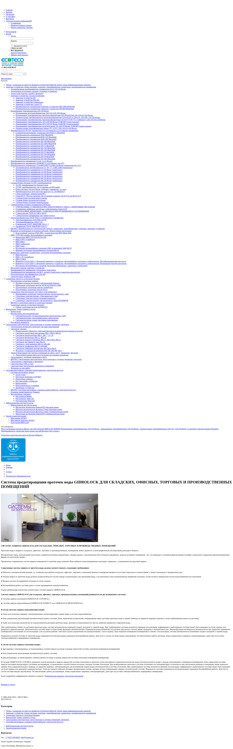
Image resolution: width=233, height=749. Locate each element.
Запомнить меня (20, 46)
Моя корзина (6, 78)
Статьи (9, 472)
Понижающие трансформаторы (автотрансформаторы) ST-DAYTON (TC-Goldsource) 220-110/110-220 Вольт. (61, 120)
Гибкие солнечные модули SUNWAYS (31, 307)
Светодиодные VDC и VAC (22, 364)
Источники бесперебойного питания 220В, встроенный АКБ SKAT (44, 248)
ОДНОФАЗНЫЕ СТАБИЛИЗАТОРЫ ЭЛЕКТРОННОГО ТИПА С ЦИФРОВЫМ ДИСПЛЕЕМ (55, 207)
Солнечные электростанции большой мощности (36, 298)
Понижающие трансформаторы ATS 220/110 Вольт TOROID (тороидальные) (47, 124)
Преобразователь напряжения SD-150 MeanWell (35, 148)
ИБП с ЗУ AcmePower (25, 257)
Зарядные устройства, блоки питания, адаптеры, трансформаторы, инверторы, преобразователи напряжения (51, 87)
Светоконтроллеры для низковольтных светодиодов (37, 318)
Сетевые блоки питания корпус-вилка (31, 198)
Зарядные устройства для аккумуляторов (27, 96)
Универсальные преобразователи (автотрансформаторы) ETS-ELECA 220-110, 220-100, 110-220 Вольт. (58, 117)
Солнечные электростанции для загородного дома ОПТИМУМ (42, 301)
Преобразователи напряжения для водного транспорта (33, 270)
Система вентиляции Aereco (22, 372)
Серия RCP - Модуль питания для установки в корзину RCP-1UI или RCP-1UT (48, 196)
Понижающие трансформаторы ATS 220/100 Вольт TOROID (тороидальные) (47, 122)
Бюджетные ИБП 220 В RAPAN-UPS (31, 237)
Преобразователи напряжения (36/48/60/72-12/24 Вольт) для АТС (37, 163)
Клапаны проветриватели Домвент (25, 392)
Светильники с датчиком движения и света (29, 357)
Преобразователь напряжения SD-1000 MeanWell (36, 144)
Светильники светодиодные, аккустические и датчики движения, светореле (37, 324)
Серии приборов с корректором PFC (31, 194)
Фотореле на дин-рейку (20, 368)
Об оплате (10, 14)
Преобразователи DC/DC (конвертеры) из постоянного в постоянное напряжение (44, 131)
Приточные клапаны (24, 379)
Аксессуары (20, 375)
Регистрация (11, 32)
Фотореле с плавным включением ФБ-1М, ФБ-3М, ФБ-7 (39, 351)
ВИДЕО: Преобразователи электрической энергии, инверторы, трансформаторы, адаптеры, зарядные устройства (58, 229)
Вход (8, 34)
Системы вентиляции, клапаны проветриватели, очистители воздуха (34, 370)
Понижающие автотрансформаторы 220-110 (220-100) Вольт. (41, 113)
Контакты (10, 19)
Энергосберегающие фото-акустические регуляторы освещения (42, 355)
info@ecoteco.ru (27, 737)
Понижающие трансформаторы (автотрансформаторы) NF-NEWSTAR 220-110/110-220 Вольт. (54, 115)
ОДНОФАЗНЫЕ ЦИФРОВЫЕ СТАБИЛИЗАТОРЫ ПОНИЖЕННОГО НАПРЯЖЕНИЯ (52, 211)
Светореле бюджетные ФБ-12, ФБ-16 (31, 338)
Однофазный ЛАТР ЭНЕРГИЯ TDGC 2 (32, 224)
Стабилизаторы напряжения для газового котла (35, 216)
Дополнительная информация (19, 21)
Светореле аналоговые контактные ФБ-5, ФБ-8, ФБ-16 (38, 333)
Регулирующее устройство (27, 381)
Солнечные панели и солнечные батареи (23, 279)
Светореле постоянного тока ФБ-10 (30, 342)
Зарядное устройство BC (26, 98)
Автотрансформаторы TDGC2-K (29, 222)
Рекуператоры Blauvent (25, 401)
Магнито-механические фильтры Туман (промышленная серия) (42, 412)
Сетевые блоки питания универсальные (32, 202)
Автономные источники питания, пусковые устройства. (34, 91)
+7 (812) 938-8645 (12, 737)
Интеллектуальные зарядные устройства (27, 268)
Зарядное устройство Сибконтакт (29, 102)
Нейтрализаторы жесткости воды (19, 403)
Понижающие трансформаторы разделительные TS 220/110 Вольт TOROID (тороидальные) (54, 126)
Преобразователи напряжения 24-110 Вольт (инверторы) (39, 174)
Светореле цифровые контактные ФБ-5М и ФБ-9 (36, 348)
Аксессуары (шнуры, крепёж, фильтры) (27, 93)
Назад (8, 465)
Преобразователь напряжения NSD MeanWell (34, 135)
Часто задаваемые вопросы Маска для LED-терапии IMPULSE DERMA (30, 429)
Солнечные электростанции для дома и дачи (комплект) (34, 292)
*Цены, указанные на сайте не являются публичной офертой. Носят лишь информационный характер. (48, 85)
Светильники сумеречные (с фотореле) (27, 362)
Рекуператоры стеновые (21, 394)
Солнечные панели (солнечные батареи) (27, 305)
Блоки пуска (16, 311)
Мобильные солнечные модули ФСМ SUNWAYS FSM (38, 285)
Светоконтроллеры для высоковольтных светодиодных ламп (41, 316)
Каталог (9, 12)
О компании (16, 23)
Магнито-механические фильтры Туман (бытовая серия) (39, 409)
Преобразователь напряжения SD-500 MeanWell (35, 159)
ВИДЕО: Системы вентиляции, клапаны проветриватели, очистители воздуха (43, 390)
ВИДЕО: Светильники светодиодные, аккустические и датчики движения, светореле (46, 359)
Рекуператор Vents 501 (25, 399)
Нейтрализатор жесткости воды (24, 405)
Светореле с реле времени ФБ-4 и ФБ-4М (33, 344)
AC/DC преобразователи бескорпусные (32, 185)
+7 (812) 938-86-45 (8, 67)
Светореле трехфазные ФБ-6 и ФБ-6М (31, 346)
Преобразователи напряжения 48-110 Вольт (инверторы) (39, 178)
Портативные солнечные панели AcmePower (34, 287)
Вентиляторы (21, 383)
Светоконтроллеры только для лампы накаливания (37, 320)
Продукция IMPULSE (20, 423)
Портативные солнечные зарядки (24, 281)
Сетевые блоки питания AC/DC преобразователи (31, 183)
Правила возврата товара (21, 25)
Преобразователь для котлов (12, 431)
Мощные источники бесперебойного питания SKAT (37, 250)
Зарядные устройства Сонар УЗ (29, 104)
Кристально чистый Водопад (37, 431)
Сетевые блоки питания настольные (31, 200)
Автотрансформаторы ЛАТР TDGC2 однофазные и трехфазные (37, 218)
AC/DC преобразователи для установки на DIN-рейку (38, 187)
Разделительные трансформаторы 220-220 (28, 274)
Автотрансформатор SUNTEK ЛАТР (31, 220)
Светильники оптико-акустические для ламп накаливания (35, 327)
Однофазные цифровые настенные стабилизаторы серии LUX (41, 209)
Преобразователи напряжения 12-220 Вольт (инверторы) (39, 172)
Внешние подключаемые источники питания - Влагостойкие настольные (41, 231)
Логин (13, 36)
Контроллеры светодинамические (25, 314)
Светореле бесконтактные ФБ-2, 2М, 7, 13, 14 (34, 335)
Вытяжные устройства (25, 388)
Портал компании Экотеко (22, 28)
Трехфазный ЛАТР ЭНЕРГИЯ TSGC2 (31, 226)
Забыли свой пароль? (19, 55)
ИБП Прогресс (22, 255)
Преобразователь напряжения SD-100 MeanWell (35, 141)
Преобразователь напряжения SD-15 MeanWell (35, 146)
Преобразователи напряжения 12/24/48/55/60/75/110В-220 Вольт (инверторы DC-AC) (46, 165)
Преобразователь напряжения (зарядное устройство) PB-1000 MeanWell (45, 107)
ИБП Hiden (20, 242)
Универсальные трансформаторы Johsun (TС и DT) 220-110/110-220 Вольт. (46, 128)
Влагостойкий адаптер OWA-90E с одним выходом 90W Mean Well (43, 233)
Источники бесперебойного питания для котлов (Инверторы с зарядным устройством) (51, 266)
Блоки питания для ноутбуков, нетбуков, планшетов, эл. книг (41, 189)
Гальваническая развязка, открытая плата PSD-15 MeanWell (40, 133)
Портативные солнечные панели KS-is (32, 290)
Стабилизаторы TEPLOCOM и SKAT (31, 213)
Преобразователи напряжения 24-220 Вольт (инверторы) (39, 176)
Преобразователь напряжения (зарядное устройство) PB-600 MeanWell (45, 109)
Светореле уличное (19, 329)
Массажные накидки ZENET (23, 420)
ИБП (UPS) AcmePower (25, 239)
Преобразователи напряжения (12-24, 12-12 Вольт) (32, 161)
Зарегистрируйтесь (18, 53)
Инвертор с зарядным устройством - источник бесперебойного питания (40, 253)
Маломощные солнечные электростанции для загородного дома (42, 294)
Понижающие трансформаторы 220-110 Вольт (30, 111)
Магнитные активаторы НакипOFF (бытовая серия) (37, 407)
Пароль (14, 41)
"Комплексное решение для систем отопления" (63, 676)
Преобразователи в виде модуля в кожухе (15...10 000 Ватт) (40, 192)
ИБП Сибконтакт (23, 244)
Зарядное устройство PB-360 (27, 100)
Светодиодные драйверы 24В (23, 277)
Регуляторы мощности (20, 322)
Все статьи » (55, 431)
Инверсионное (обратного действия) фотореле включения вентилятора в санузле (49, 331)
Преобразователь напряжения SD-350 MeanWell (35, 155)
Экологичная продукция (16, 416)
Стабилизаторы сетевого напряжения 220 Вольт (30, 205)
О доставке (10, 16)
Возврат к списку (8, 685)
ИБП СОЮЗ (21, 259)
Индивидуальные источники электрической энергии (37, 283)
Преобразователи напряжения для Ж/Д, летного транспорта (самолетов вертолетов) (45, 272)
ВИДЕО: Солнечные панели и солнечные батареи (31, 303)
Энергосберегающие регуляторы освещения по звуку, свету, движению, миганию (44, 353)
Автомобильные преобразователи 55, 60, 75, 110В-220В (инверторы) (44, 168)
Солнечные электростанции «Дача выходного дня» (37, 296)
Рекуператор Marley (24, 396)
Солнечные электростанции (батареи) (203, 429)
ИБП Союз (20, 246)
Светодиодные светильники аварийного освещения (32, 366)
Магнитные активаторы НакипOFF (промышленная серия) (40, 414)
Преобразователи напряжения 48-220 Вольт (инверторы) (39, 181)
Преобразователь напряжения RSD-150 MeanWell (36, 137)
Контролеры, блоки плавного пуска (20, 309)
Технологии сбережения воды (18, 476)
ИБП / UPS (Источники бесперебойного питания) (31, 235)
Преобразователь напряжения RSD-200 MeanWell (36, 139)
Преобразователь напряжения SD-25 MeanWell (35, 152)
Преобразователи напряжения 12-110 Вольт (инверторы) (39, 170)
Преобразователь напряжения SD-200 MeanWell (35, 150)
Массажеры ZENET (19, 418)
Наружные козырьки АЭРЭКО (28, 377)
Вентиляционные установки (27, 385)
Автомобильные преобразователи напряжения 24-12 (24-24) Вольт (38, 89)
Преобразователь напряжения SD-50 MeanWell (35, 157)
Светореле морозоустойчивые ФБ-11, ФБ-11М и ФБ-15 (38, 340)
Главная (9, 10)
